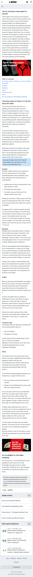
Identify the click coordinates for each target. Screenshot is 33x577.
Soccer (9, 528)
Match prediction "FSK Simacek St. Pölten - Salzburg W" (16, 541)
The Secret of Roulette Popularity (11, 500)
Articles (25, 558)
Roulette (4, 86)
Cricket (9, 548)
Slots (3, 94)
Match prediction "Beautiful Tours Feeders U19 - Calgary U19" (16, 531)
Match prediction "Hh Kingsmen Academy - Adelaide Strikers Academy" (18, 551)
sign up (5, 481)
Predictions (13, 558)
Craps (4, 90)
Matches (19, 558)
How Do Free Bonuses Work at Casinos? (13, 518)
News (7, 558)
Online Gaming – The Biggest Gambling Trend (15, 512)
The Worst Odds (7, 92)
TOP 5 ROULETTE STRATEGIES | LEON (12, 506)
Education (16, 562)
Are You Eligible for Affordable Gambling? (14, 97)
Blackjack (5, 88)
